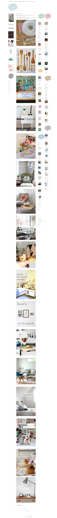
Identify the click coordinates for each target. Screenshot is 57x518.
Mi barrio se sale (48, 63)
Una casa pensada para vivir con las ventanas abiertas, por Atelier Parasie (46, 29)
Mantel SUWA (41, 129)
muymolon (39, 31)
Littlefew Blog (39, 21)
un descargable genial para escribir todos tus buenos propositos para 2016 (40, 33)
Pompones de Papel (40, 122)
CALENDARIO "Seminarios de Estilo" (39, 37)
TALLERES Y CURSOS (29, 1)
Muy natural (48, 67)
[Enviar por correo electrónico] (17, 505)
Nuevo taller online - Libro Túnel (40, 144)
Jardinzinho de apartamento (48, 101)
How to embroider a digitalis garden (40, 157)
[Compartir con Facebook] (19, 505)
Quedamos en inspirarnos (48, 184)
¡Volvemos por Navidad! (41, 177)
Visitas (8, 93)
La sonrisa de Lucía (48, 120)
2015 (39, 219)
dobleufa (39, 143)
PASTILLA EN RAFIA (41, 162)
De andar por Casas (47, 61)
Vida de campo (41, 167)
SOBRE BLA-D (11, 1)
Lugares (9, 92)
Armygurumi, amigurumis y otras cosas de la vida (40, 188)
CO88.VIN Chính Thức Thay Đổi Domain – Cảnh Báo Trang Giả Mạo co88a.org (46, 48)
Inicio (25, 509)
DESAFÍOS (23, 1)
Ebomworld (46, 27)
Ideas (8, 94)
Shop (38, 127)
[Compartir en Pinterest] (20, 505)
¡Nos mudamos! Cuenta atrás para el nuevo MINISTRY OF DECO (40, 49)
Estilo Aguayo (39, 104)
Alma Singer (46, 21)
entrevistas (9, 90)
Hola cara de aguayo (41, 106)
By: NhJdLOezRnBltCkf (40, 40)
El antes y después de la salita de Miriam (40, 59)
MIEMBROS (19, 1)
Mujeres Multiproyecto (41, 172)
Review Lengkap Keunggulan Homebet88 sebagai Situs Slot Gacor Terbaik (46, 88)
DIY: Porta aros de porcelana (46, 91)
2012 (39, 225)
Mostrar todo (42, 132)
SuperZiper (46, 86)
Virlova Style (46, 172)
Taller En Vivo (41, 44)
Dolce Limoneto (39, 195)
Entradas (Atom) (27, 511)
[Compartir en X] (18, 505)
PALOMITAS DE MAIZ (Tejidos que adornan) (40, 204)
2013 (39, 224)
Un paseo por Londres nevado (46, 97)
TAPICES (41, 153)
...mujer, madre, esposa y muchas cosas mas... (46, 51)
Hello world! (46, 72)
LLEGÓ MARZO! (41, 87)
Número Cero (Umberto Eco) (46, 188)
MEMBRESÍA (15, 1)
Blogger (31, 516)
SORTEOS (33, 1)
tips (8, 89)
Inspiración (9, 91)
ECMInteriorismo (46, 154)
